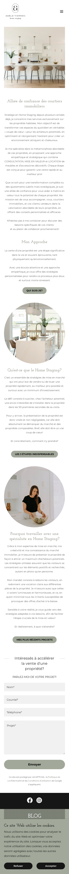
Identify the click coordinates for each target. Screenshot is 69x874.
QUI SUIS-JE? (34, 290)
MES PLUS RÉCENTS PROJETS (35, 639)
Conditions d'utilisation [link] (39, 780)
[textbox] (34, 687)
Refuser (18, 865)
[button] (61, 11)
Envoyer (34, 764)
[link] (15, 11)
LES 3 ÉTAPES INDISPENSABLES (34, 454)
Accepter (50, 865)
